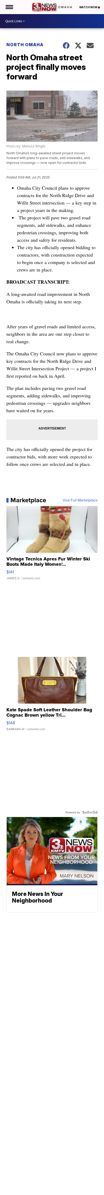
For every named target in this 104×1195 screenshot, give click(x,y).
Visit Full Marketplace (80, 500)
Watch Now (88, 7)
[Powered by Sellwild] (90, 812)
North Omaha (24, 44)
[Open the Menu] (9, 7)
